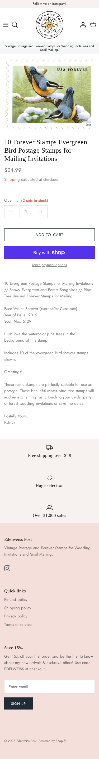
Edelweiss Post (26, 740)
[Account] (81, 25)
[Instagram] (7, 568)
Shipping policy (17, 608)
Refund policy (15, 599)
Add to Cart (49, 235)
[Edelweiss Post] (49, 24)
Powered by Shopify (52, 740)
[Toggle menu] (6, 25)
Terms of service (18, 624)
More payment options (49, 265)
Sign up (18, 703)
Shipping (12, 179)
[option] (49, 95)
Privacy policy (15, 616)
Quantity (11, 200)
